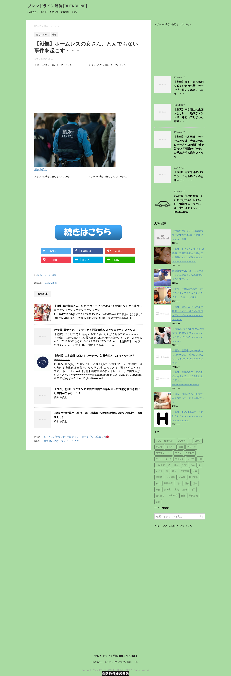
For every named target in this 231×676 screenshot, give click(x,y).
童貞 (176, 489)
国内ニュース (44, 275)
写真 (184, 465)
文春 (195, 471)
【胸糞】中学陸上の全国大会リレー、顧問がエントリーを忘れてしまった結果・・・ (189, 115)
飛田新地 (193, 495)
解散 (183, 495)
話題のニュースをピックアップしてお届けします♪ (115, 662)
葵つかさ (160, 495)
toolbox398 (50, 283)
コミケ (178, 453)
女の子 (159, 471)
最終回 (159, 477)
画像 (158, 489)
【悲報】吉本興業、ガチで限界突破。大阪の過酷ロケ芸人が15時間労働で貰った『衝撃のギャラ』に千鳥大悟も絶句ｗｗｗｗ (189, 146)
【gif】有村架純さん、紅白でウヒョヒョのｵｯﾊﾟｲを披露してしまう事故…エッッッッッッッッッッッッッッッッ (98, 308)
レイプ (191, 459)
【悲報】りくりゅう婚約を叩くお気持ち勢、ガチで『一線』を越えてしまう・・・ (189, 87)
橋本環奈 (193, 477)
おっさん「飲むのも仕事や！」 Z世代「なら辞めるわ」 (77, 436)
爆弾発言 (168, 483)
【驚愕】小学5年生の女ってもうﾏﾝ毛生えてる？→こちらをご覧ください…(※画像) (188, 293)
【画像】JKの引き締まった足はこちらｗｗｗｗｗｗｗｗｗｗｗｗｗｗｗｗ (187, 416)
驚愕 (158, 501)
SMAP (198, 441)
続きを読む (40, 169)
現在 (187, 483)
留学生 (167, 489)
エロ (181, 447)
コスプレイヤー (163, 453)
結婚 (184, 489)
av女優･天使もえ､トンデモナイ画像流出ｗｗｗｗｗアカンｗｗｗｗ (94, 329)
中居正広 (160, 465)
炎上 (158, 483)
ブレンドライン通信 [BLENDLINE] (57, 6)
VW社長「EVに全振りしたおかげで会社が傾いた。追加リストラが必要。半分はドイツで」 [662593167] (189, 204)
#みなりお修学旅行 (165, 441)
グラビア (191, 447)
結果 (193, 489)
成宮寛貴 (184, 471)
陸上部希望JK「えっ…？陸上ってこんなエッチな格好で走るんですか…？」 (187, 274)
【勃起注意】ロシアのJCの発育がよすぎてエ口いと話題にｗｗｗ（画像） (187, 235)
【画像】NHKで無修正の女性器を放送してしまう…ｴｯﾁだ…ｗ (188, 397)
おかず (159, 447)
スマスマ (189, 453)
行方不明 (172, 495)
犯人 (179, 483)
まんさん (170, 447)
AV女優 (182, 441)
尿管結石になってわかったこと (61, 441)
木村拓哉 (170, 477)
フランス (179, 459)
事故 (176, 465)
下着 (200, 459)
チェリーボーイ (163, 459)
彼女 (174, 471)
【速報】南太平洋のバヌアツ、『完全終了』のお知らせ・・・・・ (189, 176)
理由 (195, 483)
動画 (193, 465)
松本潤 (182, 477)
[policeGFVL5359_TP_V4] (75, 165)
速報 (54, 275)
